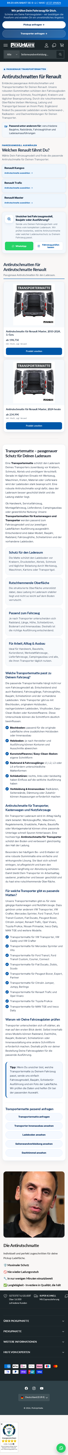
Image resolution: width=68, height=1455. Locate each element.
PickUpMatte (37, 1408)
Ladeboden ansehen (33, 1134)
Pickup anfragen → (34, 24)
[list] (34, 1299)
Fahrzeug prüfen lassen (50, 246)
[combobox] (42, 54)
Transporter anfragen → (34, 33)
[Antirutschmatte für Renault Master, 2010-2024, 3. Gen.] (34, 304)
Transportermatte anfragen (34, 1116)
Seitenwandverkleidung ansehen (34, 1143)
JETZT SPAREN (53, 3)
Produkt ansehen (34, 351)
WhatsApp (21, 246)
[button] (5, 45)
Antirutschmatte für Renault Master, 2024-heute (33, 409)
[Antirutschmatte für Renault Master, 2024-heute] (34, 382)
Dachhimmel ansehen (34, 1152)
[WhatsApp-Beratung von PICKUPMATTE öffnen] (61, 1448)
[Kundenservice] (54, 45)
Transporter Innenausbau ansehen (34, 1125)
